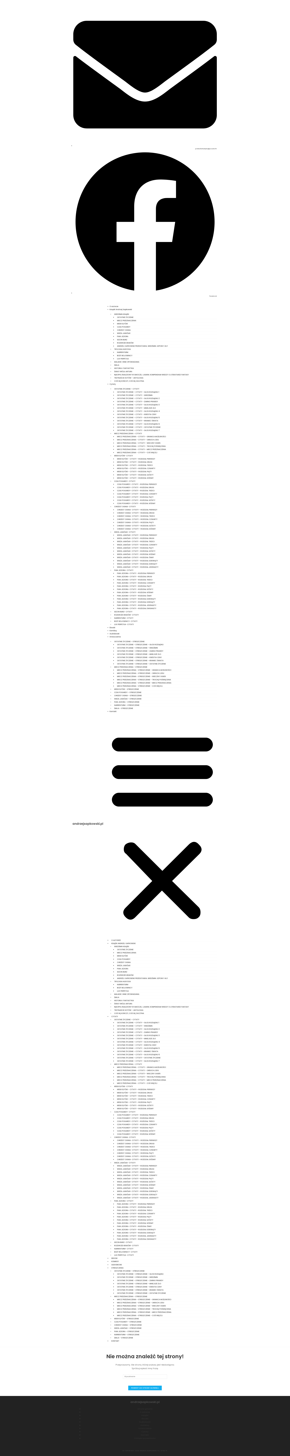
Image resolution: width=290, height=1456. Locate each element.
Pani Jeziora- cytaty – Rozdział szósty (135, 589)
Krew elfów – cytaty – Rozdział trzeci (135, 465)
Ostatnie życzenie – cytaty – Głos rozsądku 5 (138, 417)
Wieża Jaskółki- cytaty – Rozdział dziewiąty (137, 561)
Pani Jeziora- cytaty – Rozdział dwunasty (136, 608)
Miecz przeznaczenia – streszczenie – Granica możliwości (144, 670)
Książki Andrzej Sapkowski (121, 309)
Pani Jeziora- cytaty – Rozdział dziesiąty (136, 602)
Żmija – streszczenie (123, 708)
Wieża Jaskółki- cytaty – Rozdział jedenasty (137, 567)
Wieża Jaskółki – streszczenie (127, 699)
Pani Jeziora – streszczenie (126, 702)
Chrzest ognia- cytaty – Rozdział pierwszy (137, 510)
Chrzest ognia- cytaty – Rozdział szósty (136, 526)
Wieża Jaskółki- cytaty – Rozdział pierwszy (137, 535)
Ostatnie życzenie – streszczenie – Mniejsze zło (139, 654)
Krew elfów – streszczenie (126, 689)
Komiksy (113, 630)
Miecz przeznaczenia (126, 320)
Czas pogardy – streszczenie (127, 692)
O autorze (114, 306)
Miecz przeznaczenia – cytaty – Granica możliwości (141, 436)
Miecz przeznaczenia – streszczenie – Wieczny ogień (141, 676)
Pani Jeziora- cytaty (123, 570)
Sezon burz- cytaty (123, 612)
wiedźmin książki (121, 314)
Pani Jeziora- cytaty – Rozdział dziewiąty (136, 599)
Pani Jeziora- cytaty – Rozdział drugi (134, 576)
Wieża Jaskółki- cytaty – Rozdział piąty (135, 548)
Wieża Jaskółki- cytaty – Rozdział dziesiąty (137, 564)
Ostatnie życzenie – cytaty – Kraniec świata (137, 421)
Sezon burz (122, 340)
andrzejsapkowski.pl (87, 824)
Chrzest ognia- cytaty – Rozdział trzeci (136, 516)
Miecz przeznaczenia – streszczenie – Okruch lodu (140, 673)
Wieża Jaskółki (123, 333)
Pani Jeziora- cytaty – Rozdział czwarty (136, 583)
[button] (162, 826)
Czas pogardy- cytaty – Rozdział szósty (136, 500)
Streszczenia (115, 637)
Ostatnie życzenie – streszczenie (129, 641)
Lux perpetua (123, 359)
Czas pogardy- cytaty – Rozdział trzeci (136, 490)
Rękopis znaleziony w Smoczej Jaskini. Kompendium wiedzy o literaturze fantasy (151, 375)
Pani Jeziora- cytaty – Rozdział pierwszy (136, 573)
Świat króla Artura (123, 371)
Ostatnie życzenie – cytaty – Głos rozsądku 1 (138, 392)
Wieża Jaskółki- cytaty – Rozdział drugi (135, 538)
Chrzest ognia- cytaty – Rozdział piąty (135, 522)
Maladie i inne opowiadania (126, 362)
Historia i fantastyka (124, 368)
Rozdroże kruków (125, 343)
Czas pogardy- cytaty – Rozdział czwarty (137, 494)
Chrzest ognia (124, 330)
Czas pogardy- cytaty (124, 481)
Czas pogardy (123, 327)
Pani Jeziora (122, 336)
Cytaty (113, 384)
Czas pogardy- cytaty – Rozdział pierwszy (137, 484)
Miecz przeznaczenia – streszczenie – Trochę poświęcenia (144, 679)
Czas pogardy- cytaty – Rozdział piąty (135, 497)
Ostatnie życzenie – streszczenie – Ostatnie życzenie (141, 664)
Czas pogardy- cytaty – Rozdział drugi (135, 487)
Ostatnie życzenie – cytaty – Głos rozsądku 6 (138, 424)
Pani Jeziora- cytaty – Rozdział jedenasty (136, 605)
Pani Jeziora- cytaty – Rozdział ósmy (134, 596)
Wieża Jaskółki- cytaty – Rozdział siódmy (136, 554)
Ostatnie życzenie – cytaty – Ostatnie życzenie (139, 427)
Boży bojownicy (124, 355)
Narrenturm (122, 352)
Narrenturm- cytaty (123, 618)
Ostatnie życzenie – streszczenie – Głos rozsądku (140, 644)
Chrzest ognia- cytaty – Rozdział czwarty (137, 519)
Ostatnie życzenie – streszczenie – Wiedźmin (137, 648)
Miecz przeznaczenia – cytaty (128, 433)
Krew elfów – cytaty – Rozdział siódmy (135, 478)
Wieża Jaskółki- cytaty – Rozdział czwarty (137, 545)
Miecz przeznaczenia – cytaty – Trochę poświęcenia (141, 446)
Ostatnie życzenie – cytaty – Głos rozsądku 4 (138, 411)
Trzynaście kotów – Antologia (128, 378)
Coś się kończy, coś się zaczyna (129, 381)
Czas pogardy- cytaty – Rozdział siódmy (136, 503)
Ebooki (112, 627)
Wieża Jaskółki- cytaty (124, 532)
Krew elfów (122, 324)
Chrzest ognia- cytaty (125, 506)
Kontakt (113, 711)
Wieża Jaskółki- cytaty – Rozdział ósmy (135, 557)
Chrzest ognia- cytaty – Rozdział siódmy (136, 529)
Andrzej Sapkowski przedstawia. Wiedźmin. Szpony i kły (142, 346)
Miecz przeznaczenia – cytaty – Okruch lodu (138, 440)
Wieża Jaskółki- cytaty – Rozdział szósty (136, 551)
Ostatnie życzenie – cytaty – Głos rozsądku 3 (138, 405)
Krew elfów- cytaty (123, 456)
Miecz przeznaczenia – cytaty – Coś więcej (137, 452)
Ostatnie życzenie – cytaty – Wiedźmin (134, 395)
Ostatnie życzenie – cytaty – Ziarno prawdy (137, 401)
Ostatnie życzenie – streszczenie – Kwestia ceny (139, 657)
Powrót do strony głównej (145, 1388)
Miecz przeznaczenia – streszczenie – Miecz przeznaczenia (144, 683)
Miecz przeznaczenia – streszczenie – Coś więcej (140, 686)
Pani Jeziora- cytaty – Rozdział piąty (134, 586)
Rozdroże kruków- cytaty (126, 615)
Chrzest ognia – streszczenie (128, 695)
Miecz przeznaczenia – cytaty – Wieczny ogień (138, 443)
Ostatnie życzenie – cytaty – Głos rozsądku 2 (138, 398)
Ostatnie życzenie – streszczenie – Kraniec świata (140, 660)
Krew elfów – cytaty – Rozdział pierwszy (136, 459)
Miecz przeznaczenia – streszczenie (130, 667)
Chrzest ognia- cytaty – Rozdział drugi (135, 513)
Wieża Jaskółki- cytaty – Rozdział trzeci (136, 541)
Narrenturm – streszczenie (126, 705)
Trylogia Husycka (122, 349)
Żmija (116, 365)
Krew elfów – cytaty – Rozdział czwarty (136, 468)
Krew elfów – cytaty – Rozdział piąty (134, 471)
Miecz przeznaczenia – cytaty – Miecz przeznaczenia (141, 449)
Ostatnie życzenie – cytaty (126, 389)
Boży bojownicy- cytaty (125, 621)
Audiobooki (114, 633)
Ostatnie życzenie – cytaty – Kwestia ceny (136, 414)
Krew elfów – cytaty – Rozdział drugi (134, 462)
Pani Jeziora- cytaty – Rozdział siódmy (135, 592)
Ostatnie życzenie (125, 317)
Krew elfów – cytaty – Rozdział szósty (135, 475)
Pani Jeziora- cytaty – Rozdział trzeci (134, 580)
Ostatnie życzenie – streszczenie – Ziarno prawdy (140, 651)
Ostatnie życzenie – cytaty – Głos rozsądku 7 (138, 430)
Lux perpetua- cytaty (124, 624)
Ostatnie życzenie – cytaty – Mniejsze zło (136, 408)
